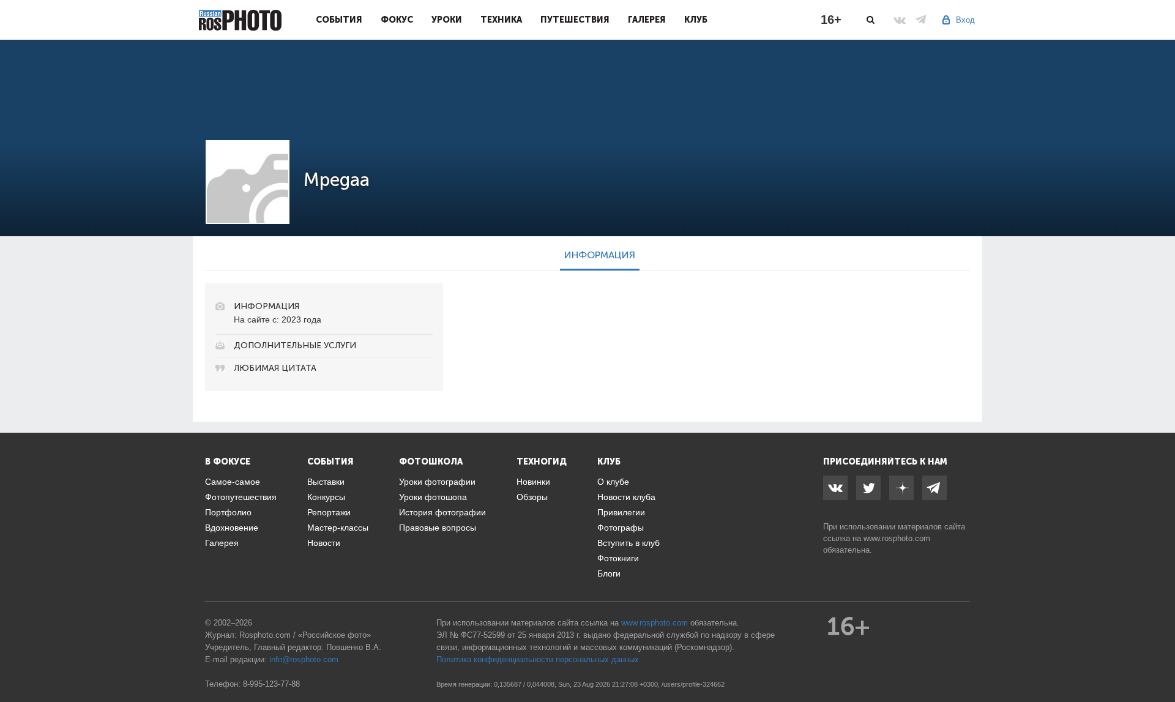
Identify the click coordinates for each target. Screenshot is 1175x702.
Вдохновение (231, 527)
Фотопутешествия (241, 497)
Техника (501, 19)
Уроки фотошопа (433, 497)
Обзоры (532, 497)
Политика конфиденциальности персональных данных (537, 659)
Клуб (695, 19)
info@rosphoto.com (303, 659)
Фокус (397, 19)
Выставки (326, 482)
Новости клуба (626, 497)
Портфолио (228, 512)
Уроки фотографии (437, 482)
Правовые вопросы (437, 527)
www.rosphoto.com (897, 538)
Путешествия (575, 19)
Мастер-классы (337, 527)
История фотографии (442, 512)
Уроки (446, 19)
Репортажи (329, 512)
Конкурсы (326, 497)
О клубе (613, 482)
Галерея (647, 19)
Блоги (609, 573)
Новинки (533, 482)
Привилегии (621, 512)
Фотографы (620, 527)
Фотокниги (618, 558)
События (339, 19)
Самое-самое (232, 482)
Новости (323, 543)
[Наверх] (1159, 662)
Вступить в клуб (628, 543)
